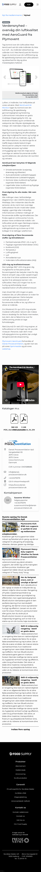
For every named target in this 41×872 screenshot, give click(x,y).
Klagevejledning (20, 797)
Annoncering (20, 774)
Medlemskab (20, 770)
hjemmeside (16, 346)
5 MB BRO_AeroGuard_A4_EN (24, 428)
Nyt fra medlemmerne (12, 15)
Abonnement (21, 766)
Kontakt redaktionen (20, 812)
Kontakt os (20, 816)
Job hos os (21, 820)
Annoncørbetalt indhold (20, 801)
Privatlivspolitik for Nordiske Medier (20, 789)
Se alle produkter (20, 778)
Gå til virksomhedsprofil (19, 481)
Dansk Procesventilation (13, 344)
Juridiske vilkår (20, 793)
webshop (6, 349)
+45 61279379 (14, 478)
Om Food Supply (20, 824)
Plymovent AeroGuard (12, 341)
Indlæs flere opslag (20, 729)
